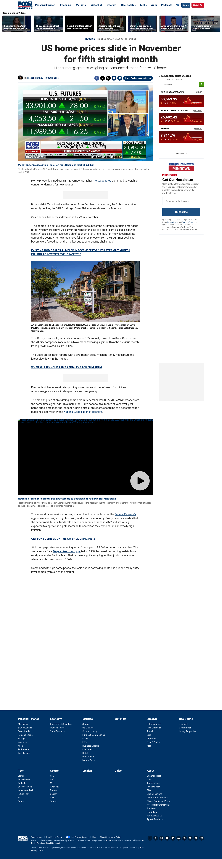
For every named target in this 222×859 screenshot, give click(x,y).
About (150, 770)
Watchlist (96, 5)
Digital (21, 776)
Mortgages (23, 724)
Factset (108, 840)
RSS (184, 838)
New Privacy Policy (54, 837)
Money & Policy (57, 727)
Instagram (161, 838)
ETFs (84, 742)
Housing (90, 39)
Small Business (57, 731)
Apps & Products (155, 819)
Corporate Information (157, 797)
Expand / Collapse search (178, 5)
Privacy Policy (172, 222)
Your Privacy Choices (79, 837)
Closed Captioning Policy (158, 801)
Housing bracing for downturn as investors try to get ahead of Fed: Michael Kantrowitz (67, 498)
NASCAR (54, 787)
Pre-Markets (88, 756)
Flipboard (173, 838)
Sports (54, 770)
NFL (52, 776)
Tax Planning (24, 753)
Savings (22, 738)
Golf (52, 797)
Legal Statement (53, 843)
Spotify (195, 838)
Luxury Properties (187, 731)
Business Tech (25, 787)
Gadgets (22, 783)
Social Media (24, 779)
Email (119, 78)
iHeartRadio (201, 838)
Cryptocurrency (89, 731)
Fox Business (25, 5)
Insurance (22, 742)
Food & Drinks (153, 742)
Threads (108, 78)
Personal (183, 724)
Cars (149, 735)
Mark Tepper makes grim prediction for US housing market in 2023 (55, 165)
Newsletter (190, 838)
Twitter (102, 78)
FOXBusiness (52, 78)
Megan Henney (35, 78)
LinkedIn (178, 838)
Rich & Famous (154, 727)
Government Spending (61, 724)
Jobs (149, 779)
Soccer (53, 794)
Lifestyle (111, 5)
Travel (150, 731)
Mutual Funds (88, 760)
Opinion (87, 770)
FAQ (149, 790)
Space (21, 801)
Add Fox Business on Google (139, 78)
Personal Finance (45, 5)
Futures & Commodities (93, 735)
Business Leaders (90, 746)
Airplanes (151, 738)
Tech (142, 5)
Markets (81, 5)
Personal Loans (25, 735)
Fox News (151, 808)
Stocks (85, 724)
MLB (52, 783)
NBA (52, 779)
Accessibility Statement (158, 805)
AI (19, 797)
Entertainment (154, 724)
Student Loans (25, 727)
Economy (65, 5)
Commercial (185, 727)
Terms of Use (187, 222)
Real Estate (128, 5)
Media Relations (154, 794)
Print (114, 78)
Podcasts (166, 5)
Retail (85, 753)
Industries (87, 749)
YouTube (167, 838)
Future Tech (23, 794)
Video (154, 5)
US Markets (87, 727)
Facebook (96, 78)
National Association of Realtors (83, 411)
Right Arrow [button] (216, 24)
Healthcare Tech (26, 790)
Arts (149, 746)
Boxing (53, 790)
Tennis (53, 801)
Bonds (85, 738)
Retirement (23, 749)
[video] (85, 456)
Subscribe (181, 212)
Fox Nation (152, 812)
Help (94, 837)
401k (20, 746)
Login (186, 5)
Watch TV (197, 5)
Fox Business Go (154, 815)
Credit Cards (24, 731)
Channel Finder (154, 776)
